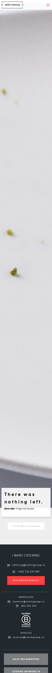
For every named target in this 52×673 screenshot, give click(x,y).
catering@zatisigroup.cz (28, 565)
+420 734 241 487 (28, 571)
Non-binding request (26, 580)
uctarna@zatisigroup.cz (28, 637)
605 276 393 (28, 606)
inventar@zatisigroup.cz (28, 601)
